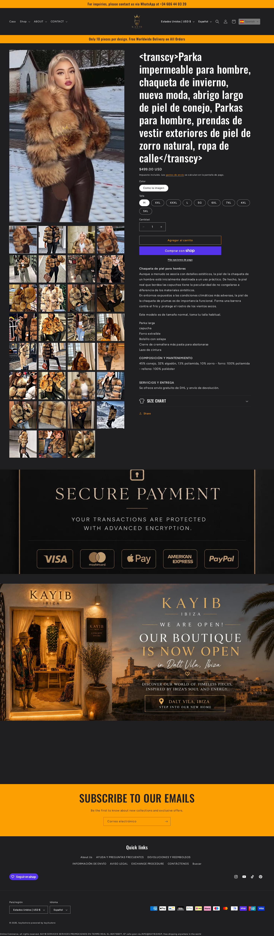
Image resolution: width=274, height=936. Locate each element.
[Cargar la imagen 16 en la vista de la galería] (110, 327)
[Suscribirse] (166, 821)
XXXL (173, 202)
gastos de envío (175, 175)
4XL (243, 202)
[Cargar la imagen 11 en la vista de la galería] (81, 298)
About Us (86, 857)
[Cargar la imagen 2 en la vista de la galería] (52, 239)
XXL (157, 202)
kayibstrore (24, 923)
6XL (214, 202)
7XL (228, 202)
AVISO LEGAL (119, 863)
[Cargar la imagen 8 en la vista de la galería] (110, 269)
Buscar (197, 863)
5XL (145, 211)
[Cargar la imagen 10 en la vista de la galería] (52, 298)
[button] (25, 22)
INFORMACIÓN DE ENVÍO (89, 863)
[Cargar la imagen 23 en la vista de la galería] (81, 385)
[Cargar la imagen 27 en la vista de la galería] (81, 415)
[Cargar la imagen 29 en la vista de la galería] (23, 444)
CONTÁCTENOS (178, 863)
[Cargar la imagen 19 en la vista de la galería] (81, 356)
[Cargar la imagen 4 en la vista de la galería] (110, 239)
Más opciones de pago (180, 259)
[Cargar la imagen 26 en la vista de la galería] (52, 415)
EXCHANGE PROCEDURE (147, 863)
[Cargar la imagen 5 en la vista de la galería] (23, 269)
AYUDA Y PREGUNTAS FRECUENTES (120, 857)
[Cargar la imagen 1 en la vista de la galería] (23, 239)
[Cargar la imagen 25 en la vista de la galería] (23, 415)
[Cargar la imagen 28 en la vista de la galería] (110, 415)
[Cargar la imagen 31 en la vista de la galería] (81, 444)
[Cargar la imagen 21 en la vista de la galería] (23, 385)
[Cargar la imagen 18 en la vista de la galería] (52, 356)
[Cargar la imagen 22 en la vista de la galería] (52, 385)
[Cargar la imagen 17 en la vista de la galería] (23, 356)
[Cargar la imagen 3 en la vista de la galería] (81, 239)
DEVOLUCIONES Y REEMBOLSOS (169, 857)
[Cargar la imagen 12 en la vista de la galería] (110, 298)
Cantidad (144, 219)
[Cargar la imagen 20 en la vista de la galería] (110, 356)
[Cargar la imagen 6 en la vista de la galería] (52, 269)
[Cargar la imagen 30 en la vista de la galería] (52, 444)
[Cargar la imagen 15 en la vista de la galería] (81, 327)
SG (200, 202)
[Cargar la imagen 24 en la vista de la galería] (110, 385)
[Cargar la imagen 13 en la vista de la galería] (23, 327)
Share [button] (147, 413)
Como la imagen (153, 188)
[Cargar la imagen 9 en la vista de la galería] (23, 298)
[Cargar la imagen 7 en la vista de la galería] (81, 269)
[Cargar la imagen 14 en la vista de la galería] (52, 327)
